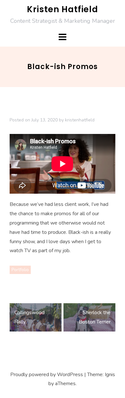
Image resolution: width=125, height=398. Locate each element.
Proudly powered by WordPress (46, 374)
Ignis (110, 374)
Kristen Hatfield (62, 9)
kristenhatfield (80, 120)
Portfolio (20, 270)
